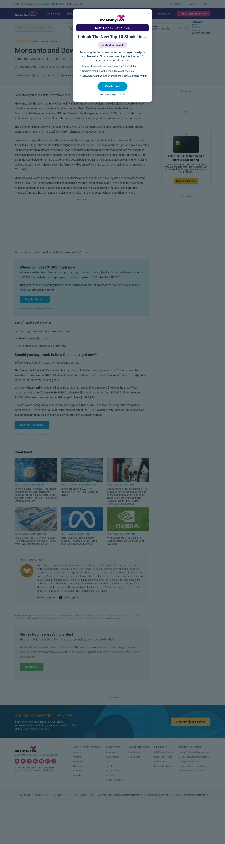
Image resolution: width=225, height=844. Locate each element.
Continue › (112, 86)
